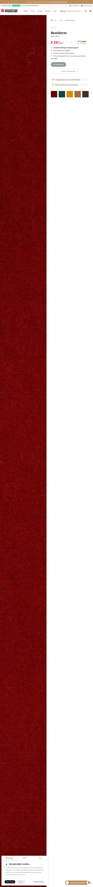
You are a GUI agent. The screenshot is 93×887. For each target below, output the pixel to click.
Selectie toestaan (38, 882)
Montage (40, 11)
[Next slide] (91, 93)
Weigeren (21, 882)
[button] (46, 2)
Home (55, 20)
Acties (55, 11)
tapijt (61, 20)
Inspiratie (47, 11)
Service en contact (87, 5)
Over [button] (40, 858)
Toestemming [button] (9, 858)
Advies (33, 11)
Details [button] (25, 858)
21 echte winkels (75, 5)
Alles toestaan (10, 882)
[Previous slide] (48, 93)
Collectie (25, 11)
